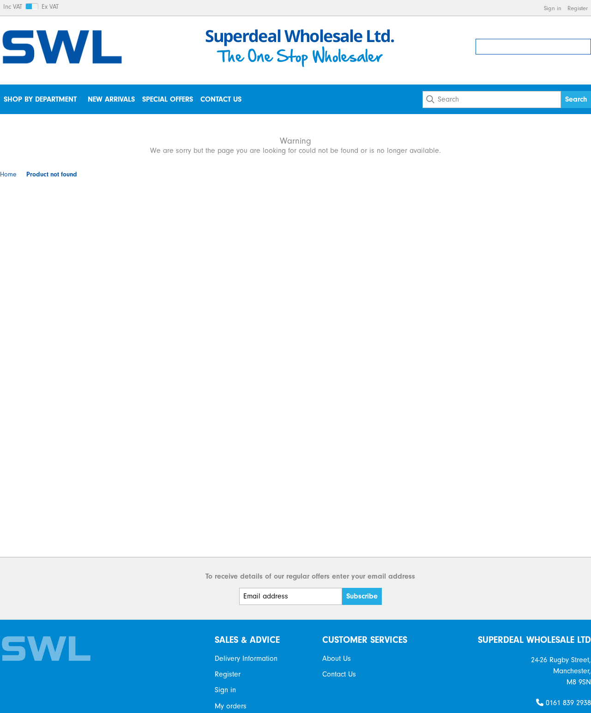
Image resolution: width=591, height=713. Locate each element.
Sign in (552, 8)
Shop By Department (40, 99)
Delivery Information (246, 658)
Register (577, 8)
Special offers (167, 99)
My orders (231, 706)
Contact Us (220, 99)
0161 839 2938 (567, 703)
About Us (336, 658)
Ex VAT (50, 7)
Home (8, 174)
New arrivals (111, 99)
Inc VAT (12, 7)
